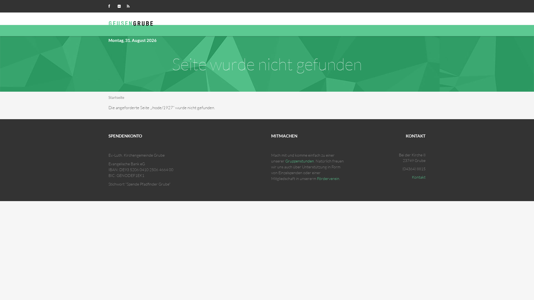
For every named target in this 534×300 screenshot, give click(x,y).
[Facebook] (111, 5)
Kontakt (419, 177)
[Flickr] (120, 5)
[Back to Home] (131, 22)
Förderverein (328, 178)
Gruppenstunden (299, 161)
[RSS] (129, 5)
